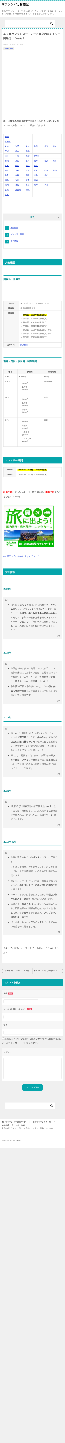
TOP (15, 1122)
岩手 (17, 146)
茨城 (7, 151)
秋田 (36, 146)
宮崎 (7, 190)
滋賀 (7, 170)
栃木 (17, 151)
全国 (7, 137)
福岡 (7, 185)
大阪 (28, 170)
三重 (36, 166)
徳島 (7, 180)
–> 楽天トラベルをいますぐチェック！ (22, 556)
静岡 (17, 166)
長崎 (28, 185)
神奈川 (37, 156)
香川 (17, 180)
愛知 (28, 166)
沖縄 (28, 190)
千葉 (17, 156)
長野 (54, 161)
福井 (36, 161)
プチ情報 (14, 241)
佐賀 (17, 185)
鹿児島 (18, 190)
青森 (7, 146)
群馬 (28, 151)
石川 (28, 161)
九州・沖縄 (8, 48)
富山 (17, 161)
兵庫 (36, 170)
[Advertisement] (32, 84)
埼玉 (7, 156)
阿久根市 (24, 345)
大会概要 (14, 227)
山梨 (46, 161)
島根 (17, 175)
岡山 (28, 175)
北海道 (7, 141)
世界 (7, 195)
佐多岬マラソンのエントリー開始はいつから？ (18, 971)
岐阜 (7, 166)
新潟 (7, 161)
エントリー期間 (17, 234)
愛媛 (28, 180)
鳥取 (7, 175)
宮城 (28, 146)
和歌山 (55, 170)
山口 (46, 175)
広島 (36, 175)
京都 (17, 170)
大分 (46, 185)
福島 (54, 146)
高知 (36, 180)
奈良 (46, 170)
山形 (46, 146)
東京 (28, 156)
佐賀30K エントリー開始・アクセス (48, 971)
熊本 (36, 185)
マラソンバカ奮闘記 (15, 4)
